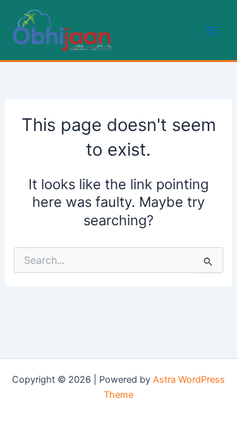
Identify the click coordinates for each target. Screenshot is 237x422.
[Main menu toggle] (211, 30)
